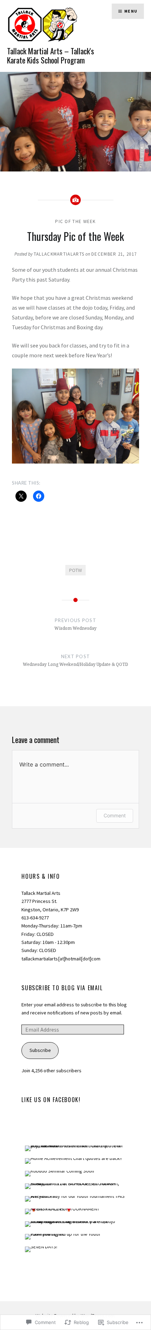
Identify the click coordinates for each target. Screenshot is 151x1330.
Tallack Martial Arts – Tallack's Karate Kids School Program (50, 55)
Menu (130, 11)
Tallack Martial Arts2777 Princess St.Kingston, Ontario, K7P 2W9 (50, 901)
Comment (115, 815)
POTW (75, 570)
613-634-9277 (35, 917)
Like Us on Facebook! (50, 1099)
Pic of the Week (75, 221)
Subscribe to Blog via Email (62, 988)
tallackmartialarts (59, 254)
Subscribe (40, 1050)
